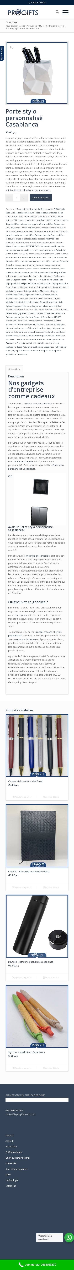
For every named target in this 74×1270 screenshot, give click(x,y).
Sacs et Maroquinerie (17, 1169)
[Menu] (63, 12)
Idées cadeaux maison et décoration (32, 242)
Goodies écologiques (55, 324)
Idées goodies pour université (33, 276)
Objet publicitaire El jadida (18, 283)
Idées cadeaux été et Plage (22, 227)
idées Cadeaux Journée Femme (43, 235)
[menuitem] (55, 12)
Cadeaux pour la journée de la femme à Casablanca (29, 317)
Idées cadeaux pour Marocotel (40, 253)
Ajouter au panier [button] (22, 797)
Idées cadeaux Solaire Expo (47, 272)
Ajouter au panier (40, 197)
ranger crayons (44, 631)
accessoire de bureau (25, 639)
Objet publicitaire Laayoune (49, 287)
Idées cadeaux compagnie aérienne (30, 224)
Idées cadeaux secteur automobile (43, 268)
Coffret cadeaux (45, 209)
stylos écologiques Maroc (17, 306)
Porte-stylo (52, 302)
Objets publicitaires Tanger (33, 302)
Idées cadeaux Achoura (23, 212)
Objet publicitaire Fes (41, 283)
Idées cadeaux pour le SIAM (47, 250)
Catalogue (11, 1185)
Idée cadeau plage (43, 328)
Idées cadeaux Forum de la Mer (51, 227)
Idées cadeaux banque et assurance (40, 216)
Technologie (12, 1180)
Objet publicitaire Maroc (18, 1157)
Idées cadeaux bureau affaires (32, 220)
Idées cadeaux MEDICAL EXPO (26, 246)
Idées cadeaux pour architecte (20, 250)
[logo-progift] (31, 12)
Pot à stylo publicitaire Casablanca (38, 347)
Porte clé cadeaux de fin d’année (21, 339)
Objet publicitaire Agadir (23, 279)
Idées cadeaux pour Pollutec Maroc (36, 257)
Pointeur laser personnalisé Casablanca (47, 335)
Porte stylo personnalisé (39, 403)
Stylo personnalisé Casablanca (26, 350)
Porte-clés (11, 1163)
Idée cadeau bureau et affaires (20, 328)
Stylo (61, 302)
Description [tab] (14, 369)
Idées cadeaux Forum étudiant (20, 231)
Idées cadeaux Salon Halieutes (27, 265)
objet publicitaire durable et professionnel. (28, 190)
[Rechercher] (55, 12)
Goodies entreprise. (23, 461)
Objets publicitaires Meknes (37, 294)
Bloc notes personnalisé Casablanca (51, 309)
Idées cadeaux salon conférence (30, 261)
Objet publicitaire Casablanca (49, 279)
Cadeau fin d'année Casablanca (50, 313)
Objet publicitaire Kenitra (23, 287)
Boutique (11, 22)
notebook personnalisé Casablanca (42, 332)
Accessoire (11, 1146)
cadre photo (21, 615)
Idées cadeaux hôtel (44, 231)
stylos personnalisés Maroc (42, 306)
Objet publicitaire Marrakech (36, 291)
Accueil (9, 1140)
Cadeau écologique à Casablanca (20, 313)
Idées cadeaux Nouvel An (52, 246)
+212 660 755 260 (14, 1110)
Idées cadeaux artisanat (46, 212)
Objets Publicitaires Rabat (41, 298)
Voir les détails (52, 797)
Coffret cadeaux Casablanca (40, 320)
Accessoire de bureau (27, 209)
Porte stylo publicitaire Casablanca (32, 343)
